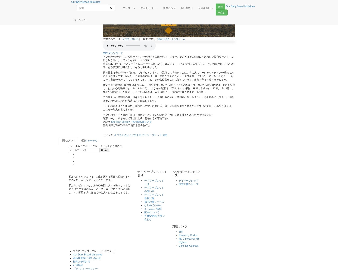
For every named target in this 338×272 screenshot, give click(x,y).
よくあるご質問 (153, 208)
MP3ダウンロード (113, 53)
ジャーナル (90, 140)
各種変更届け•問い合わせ (87, 258)
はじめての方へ (153, 205)
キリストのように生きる (127, 135)
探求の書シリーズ (154, 201)
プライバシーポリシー (85, 268)
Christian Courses (189, 245)
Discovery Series (188, 235)
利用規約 (78, 265)
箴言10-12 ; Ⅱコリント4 (171, 39)
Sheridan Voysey (120, 121)
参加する (168, 8)
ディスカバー (148, 8)
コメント (69, 140)
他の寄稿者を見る (142, 121)
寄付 (220, 6)
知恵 (164, 135)
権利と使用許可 (81, 261)
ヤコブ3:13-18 (130, 39)
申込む (221, 12)
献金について (151, 212)
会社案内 (186, 8)
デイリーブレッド (152, 135)
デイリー (128, 8)
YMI (181, 231)
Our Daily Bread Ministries (87, 254)
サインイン (80, 20)
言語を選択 (204, 8)
